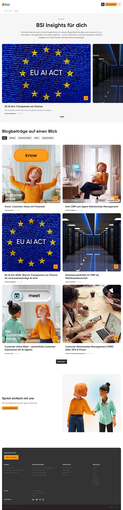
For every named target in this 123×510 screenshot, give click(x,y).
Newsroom (65, 475)
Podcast (95, 477)
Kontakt (34, 495)
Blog (94, 472)
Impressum (6, 507)
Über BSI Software (68, 467)
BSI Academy (96, 482)
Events (94, 475)
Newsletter (96, 480)
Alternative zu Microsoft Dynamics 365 (14, 470)
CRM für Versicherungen (38, 470)
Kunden (95, 467)
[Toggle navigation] (119, 4)
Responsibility (66, 470)
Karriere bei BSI (67, 472)
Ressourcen (8, 11)
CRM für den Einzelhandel (39, 472)
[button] (25, 98)
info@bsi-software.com (38, 493)
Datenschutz (16, 507)
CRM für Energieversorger (39, 475)
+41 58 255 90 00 (37, 490)
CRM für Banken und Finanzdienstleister (43, 467)
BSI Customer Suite (9, 467)
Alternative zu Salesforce (11, 472)
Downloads (96, 485)
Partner (95, 470)
